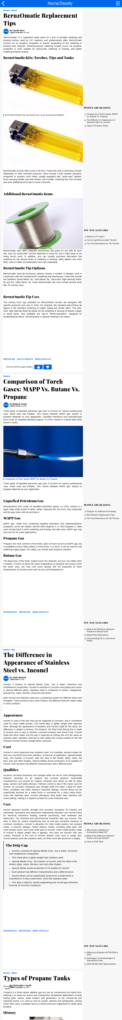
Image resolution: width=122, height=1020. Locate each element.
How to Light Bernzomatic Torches (102, 240)
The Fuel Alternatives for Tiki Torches (103, 244)
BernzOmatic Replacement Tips (101, 515)
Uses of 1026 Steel (95, 842)
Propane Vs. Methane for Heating (101, 511)
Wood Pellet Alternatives (97, 635)
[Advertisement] (24, 338)
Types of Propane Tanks (97, 126)
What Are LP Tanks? (96, 237)
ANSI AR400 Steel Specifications (101, 964)
